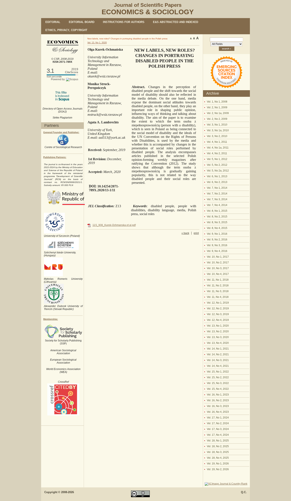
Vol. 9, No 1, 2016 (217, 233)
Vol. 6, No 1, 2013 (217, 176)
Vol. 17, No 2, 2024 (218, 423)
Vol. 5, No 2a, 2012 (218, 170)
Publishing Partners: (54, 157)
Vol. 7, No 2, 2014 (217, 193)
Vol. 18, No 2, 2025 (218, 446)
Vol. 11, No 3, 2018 (218, 291)
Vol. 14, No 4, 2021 (218, 365)
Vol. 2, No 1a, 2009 (218, 113)
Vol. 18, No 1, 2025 (218, 440)
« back (185, 233)
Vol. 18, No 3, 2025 (218, 452)
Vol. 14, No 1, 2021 (218, 348)
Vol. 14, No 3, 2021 (218, 360)
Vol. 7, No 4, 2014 (217, 205)
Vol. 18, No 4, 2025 (218, 457)
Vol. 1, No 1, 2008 (217, 101)
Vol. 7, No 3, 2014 (217, 199)
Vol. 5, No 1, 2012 (217, 159)
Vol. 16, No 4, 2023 (218, 411)
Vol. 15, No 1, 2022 (218, 371)
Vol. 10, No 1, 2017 (218, 256)
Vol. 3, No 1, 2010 (217, 124)
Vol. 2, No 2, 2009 (217, 118)
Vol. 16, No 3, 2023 (218, 406)
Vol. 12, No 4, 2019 (218, 319)
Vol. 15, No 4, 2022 (218, 388)
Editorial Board (81, 22)
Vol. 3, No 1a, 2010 (218, 130)
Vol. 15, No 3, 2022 (218, 383)
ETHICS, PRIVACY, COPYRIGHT (66, 30)
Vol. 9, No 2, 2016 (217, 239)
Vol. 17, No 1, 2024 (218, 417)
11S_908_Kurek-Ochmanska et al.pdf (114, 225)
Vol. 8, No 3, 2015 (217, 222)
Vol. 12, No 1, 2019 (218, 302)
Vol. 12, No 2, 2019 (218, 308)
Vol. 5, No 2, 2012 (217, 164)
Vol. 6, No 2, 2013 (217, 182)
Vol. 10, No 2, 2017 (218, 262)
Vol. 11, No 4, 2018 (218, 296)
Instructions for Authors (123, 22)
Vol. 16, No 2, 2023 (218, 400)
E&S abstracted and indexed (175, 22)
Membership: (50, 319)
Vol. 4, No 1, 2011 (217, 141)
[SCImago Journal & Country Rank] (226, 483)
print (196, 233)
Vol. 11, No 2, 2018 (218, 285)
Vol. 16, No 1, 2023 (218, 394)
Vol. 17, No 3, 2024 (218, 429)
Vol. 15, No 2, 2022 (218, 377)
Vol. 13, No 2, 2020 (218, 331)
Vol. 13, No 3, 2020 (218, 337)
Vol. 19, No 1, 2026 (218, 463)
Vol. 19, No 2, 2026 (218, 469)
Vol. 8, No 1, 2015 (217, 210)
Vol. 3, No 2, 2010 (217, 136)
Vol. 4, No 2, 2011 (217, 153)
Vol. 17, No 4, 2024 (218, 434)
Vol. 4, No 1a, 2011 (218, 147)
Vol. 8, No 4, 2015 (217, 228)
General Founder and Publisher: (61, 132)
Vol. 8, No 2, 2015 (217, 216)
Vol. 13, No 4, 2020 (218, 342)
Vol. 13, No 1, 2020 (218, 325)
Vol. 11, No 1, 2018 (218, 279)
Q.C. (244, 492)
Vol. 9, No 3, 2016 (217, 245)
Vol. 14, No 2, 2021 (218, 354)
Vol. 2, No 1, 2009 (217, 107)
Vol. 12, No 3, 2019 (218, 314)
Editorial (52, 22)
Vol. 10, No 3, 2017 (218, 268)
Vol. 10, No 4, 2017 (218, 274)
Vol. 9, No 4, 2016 (217, 251)
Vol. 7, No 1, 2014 (217, 187)
